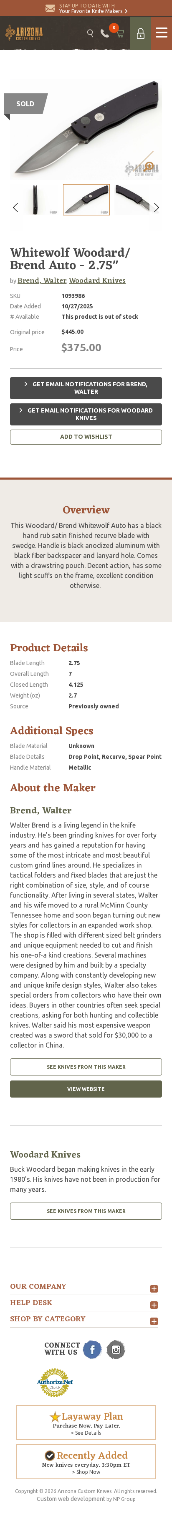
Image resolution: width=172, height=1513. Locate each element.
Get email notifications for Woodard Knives (89, 414)
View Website (86, 1089)
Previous (16, 207)
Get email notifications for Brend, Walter (89, 388)
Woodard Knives (97, 281)
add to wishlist (86, 436)
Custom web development (71, 1498)
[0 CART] (119, 33)
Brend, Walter (42, 281)
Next (155, 207)
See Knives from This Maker (86, 1067)
